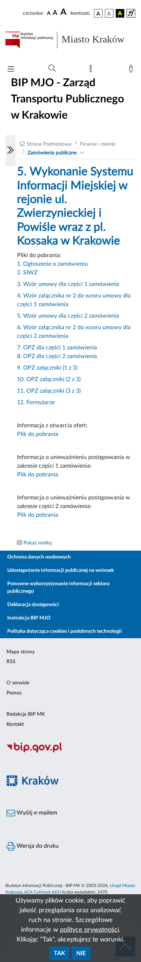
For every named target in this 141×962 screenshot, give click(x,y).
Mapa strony (21, 651)
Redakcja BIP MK (26, 714)
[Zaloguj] (132, 70)
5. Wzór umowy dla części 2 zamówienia (68, 316)
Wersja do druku (37, 846)
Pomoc (14, 693)
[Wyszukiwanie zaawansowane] (52, 68)
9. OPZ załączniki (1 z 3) (47, 368)
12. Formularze (36, 402)
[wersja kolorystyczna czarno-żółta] (120, 13)
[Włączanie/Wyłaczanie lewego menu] (10, 150)
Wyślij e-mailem (36, 813)
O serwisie (18, 682)
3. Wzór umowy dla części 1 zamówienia (68, 284)
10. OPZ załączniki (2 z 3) (49, 379)
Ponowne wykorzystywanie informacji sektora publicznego (58, 587)
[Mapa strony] (92, 70)
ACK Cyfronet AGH (42, 892)
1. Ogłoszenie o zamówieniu (52, 264)
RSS (11, 661)
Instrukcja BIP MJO (28, 618)
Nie (81, 953)
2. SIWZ (27, 272)
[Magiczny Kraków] (70, 785)
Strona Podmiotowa (49, 144)
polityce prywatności (89, 930)
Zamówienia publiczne (52, 152)
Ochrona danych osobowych (39, 557)
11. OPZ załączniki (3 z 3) (49, 391)
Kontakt (15, 724)
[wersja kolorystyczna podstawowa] (98, 13)
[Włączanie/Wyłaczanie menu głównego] (10, 70)
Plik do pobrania (37, 434)
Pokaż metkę (38, 543)
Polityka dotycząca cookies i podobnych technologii (64, 631)
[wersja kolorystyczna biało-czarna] (109, 13)
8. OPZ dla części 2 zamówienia (57, 356)
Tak (59, 953)
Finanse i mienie (97, 144)
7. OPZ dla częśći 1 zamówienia (57, 347)
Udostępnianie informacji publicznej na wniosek (60, 570)
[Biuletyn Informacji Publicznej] (70, 752)
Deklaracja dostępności (33, 604)
